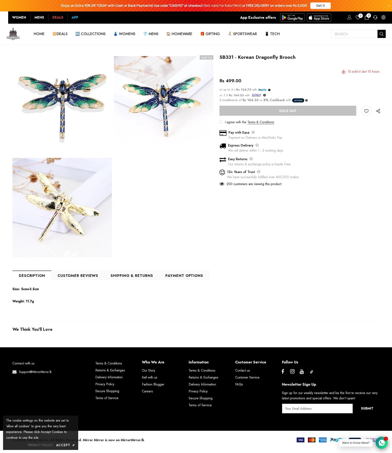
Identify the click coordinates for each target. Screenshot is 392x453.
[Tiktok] (311, 371)
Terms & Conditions (260, 122)
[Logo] (13, 34)
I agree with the (235, 122)
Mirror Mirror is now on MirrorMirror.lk (113, 440)
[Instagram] (292, 371)
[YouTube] (302, 371)
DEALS (57, 17)
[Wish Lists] (366, 111)
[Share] (377, 111)
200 (230, 184)
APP (75, 17)
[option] (62, 157)
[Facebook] (282, 371)
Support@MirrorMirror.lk (35, 372)
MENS (39, 17)
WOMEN (19, 17)
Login (349, 18)
